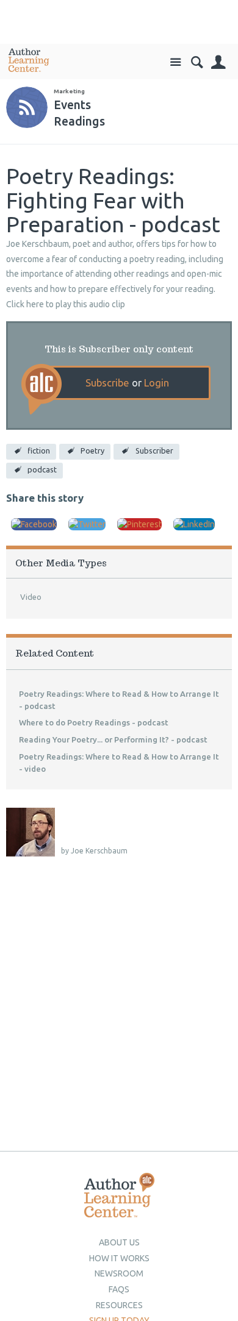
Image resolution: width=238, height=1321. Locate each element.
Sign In (218, 62)
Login (156, 382)
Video (30, 597)
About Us (119, 1242)
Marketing (69, 91)
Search (196, 62)
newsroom (119, 1273)
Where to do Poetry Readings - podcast (93, 722)
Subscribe (107, 382)
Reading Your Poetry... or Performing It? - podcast (113, 739)
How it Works (119, 1258)
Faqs (119, 1289)
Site (175, 62)
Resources (119, 1305)
